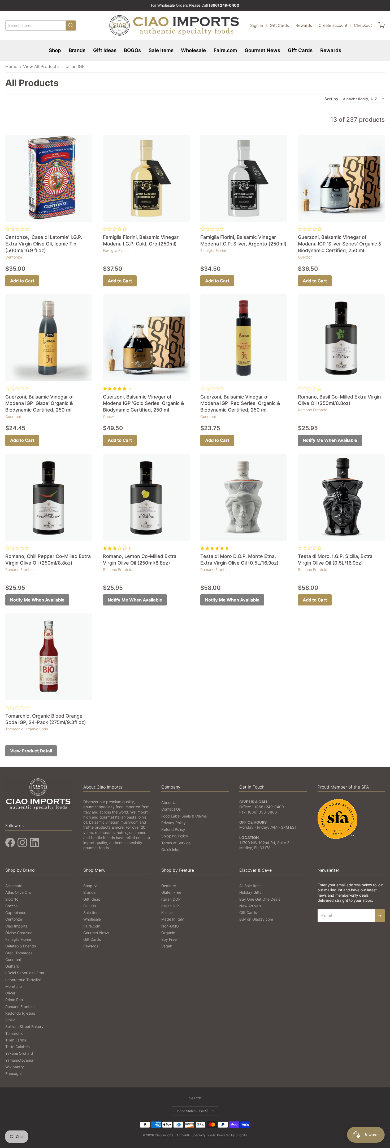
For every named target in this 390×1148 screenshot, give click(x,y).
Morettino (13, 986)
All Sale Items (250, 885)
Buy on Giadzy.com (256, 919)
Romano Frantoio (312, 410)
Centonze (13, 257)
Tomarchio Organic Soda (26, 729)
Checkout (363, 25)
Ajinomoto (13, 885)
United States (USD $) (191, 1111)
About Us (169, 802)
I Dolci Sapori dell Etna (24, 973)
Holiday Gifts (250, 892)
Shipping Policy (174, 836)
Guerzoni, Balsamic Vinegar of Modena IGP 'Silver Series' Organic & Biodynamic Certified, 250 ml (340, 243)
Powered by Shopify (232, 1135)
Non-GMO (170, 926)
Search (195, 1098)
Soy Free (169, 939)
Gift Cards (279, 25)
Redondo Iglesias (20, 1013)
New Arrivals (250, 906)
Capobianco (15, 912)
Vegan (166, 946)
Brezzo (11, 906)
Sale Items (161, 50)
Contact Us (171, 809)
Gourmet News (262, 50)
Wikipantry (14, 1067)
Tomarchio (14, 1033)
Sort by (331, 99)
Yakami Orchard (19, 1053)
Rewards (304, 25)
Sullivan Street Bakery (24, 1026)
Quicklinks (170, 849)
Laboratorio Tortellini (23, 979)
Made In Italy (172, 919)
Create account (333, 25)
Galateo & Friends (20, 946)
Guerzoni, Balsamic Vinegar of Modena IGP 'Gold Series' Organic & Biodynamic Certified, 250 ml (143, 403)
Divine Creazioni (19, 932)
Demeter (168, 885)
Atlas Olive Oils (18, 892)
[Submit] (71, 25)
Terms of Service (175, 843)
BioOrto (11, 899)
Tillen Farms (15, 1040)
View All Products (41, 66)
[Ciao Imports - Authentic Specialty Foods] (174, 25)
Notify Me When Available (330, 440)
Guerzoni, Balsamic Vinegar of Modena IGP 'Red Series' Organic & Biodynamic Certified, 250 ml (240, 403)
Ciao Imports (16, 926)
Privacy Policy (173, 822)
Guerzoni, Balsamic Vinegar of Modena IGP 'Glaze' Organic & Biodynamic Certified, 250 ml (39, 403)
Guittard (12, 966)
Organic (168, 932)
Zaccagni (13, 1073)
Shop (55, 50)
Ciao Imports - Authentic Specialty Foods (185, 1135)
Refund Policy (173, 829)
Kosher (167, 912)
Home (11, 66)
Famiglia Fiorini (115, 250)
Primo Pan (14, 999)
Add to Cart (22, 280)
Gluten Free (171, 892)
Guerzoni (305, 257)
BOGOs (132, 50)
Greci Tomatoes (18, 953)
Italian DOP (171, 899)
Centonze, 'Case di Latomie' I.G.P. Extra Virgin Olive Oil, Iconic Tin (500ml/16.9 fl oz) (43, 243)
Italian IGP (74, 66)
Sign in (256, 25)
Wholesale (193, 50)
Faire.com (225, 50)
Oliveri (10, 993)
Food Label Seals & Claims (184, 816)
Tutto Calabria (17, 1046)
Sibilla (10, 1020)
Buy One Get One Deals (259, 899)
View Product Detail (31, 750)
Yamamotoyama (19, 1060)
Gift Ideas (104, 50)
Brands (77, 50)
